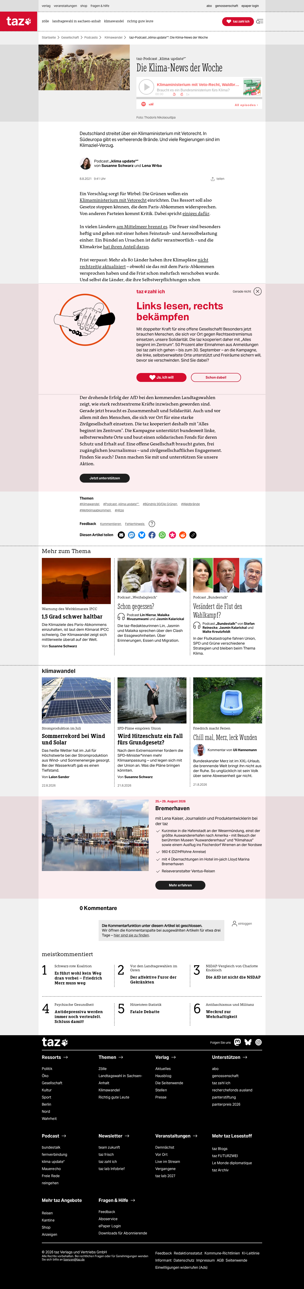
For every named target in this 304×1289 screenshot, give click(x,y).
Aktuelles (163, 1068)
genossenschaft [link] (226, 6)
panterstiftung (224, 1097)
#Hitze (119, 510)
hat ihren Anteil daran (126, 246)
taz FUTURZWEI (225, 1156)
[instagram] (258, 1044)
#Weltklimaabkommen (95, 510)
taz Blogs (219, 1148)
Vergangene (165, 1168)
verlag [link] (46, 6)
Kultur (47, 1090)
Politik (47, 1068)
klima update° (53, 1161)
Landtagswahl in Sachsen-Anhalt (120, 1079)
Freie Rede (51, 1176)
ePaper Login (110, 1226)
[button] (259, 21)
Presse (161, 1097)
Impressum (206, 1260)
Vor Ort (161, 1154)
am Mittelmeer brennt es (142, 226)
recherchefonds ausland (232, 1090)
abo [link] (209, 6)
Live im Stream (167, 1161)
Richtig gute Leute (114, 1097)
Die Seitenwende (169, 1083)
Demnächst (164, 1147)
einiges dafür (195, 213)
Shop (46, 1227)
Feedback (107, 1211)
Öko (45, 1076)
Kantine (48, 1220)
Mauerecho (51, 1168)
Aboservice (108, 1219)
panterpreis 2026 (226, 1104)
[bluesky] (248, 1044)
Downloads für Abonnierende (123, 1233)
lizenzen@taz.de (74, 1259)
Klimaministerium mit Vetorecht (113, 200)
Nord (46, 1111)
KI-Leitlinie (250, 1253)
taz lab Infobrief (112, 1168)
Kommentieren (111, 524)
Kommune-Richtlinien (223, 1253)
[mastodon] (237, 1044)
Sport (46, 1097)
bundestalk (51, 1147)
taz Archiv (220, 1170)
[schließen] (257, 291)
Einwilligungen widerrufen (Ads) (181, 1267)
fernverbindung (54, 1154)
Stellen (161, 1090)
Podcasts (91, 37)
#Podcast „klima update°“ (121, 504)
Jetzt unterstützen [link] (104, 478)
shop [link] (83, 6)
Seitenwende (236, 1260)
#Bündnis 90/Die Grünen (160, 504)
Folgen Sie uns (220, 1043)
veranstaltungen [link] (65, 6)
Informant (163, 1260)
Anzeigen (49, 1234)
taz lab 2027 (165, 1176)
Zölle (103, 1068)
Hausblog (163, 1076)
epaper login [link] (250, 6)
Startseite (49, 37)
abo (215, 1068)
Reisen (47, 1213)
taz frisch (106, 1154)
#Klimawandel (90, 504)
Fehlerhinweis (135, 524)
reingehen (50, 1183)
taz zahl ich (221, 1083)
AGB (221, 1260)
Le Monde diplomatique (232, 1163)
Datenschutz (184, 1260)
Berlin (46, 1104)
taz (55, 1042)
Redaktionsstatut (188, 1253)
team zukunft (109, 1147)
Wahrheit (49, 1118)
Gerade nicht (242, 291)
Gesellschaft (70, 37)
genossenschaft (225, 1076)
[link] (46, 21)
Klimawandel (113, 37)
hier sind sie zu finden (131, 935)
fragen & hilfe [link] (100, 6)
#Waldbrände (190, 504)
